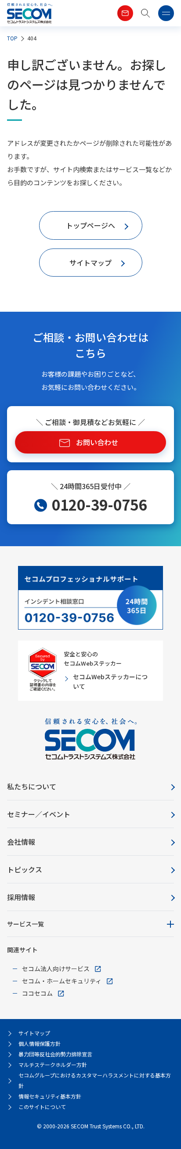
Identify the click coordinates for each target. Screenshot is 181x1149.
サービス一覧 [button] (25, 923)
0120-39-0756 (99, 504)
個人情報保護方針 (39, 1043)
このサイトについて (42, 1106)
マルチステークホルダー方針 (52, 1064)
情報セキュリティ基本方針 (49, 1096)
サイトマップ (34, 1033)
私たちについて (31, 786)
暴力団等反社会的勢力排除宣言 (55, 1054)
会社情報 (21, 841)
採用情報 (21, 897)
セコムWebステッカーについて (110, 681)
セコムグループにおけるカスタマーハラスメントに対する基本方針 (94, 1080)
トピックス (24, 869)
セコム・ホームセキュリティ (61, 980)
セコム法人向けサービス (56, 968)
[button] (145, 13)
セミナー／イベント (38, 814)
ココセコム (37, 993)
